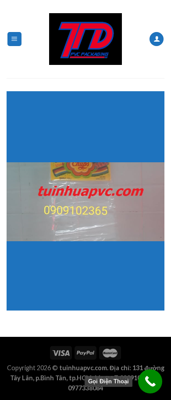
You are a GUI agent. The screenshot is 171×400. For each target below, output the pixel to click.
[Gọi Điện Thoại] (150, 381)
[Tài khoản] (157, 39)
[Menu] (14, 39)
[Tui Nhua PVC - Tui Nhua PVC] (85, 39)
